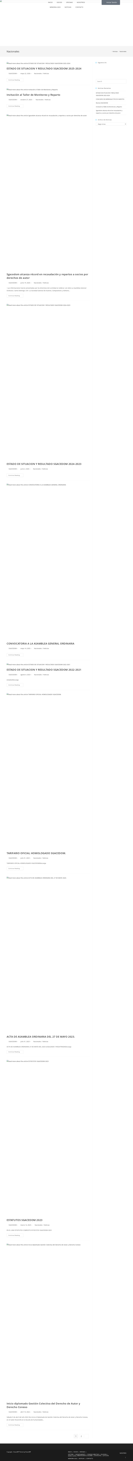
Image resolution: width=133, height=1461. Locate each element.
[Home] (110, 51)
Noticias (46, 73)
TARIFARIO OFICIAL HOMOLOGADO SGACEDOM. (36, 853)
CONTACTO (79, 7)
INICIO (50, 2)
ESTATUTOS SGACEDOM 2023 (24, 1220)
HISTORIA (71, 1454)
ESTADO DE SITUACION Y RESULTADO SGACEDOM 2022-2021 (44, 669)
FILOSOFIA (104, 1454)
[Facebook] (96, 69)
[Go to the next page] (87, 1436)
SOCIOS (59, 2)
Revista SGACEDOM (102, 103)
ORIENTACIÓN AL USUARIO (84, 1456)
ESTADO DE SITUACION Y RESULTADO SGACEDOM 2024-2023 (44, 464)
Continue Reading (15, 79)
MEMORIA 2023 (55, 7)
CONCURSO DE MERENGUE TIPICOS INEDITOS (110, 99)
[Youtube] (96, 74)
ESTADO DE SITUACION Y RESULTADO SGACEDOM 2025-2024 (44, 68)
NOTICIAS (68, 7)
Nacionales (38, 73)
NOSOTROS (81, 2)
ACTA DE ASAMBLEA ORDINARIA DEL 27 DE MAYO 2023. (41, 1036)
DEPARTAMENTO (80, 1454)
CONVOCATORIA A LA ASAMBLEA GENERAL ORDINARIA (40, 643)
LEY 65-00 (106, 1456)
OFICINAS (69, 2)
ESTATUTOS (97, 1456)
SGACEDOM (13, 73)
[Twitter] (96, 66)
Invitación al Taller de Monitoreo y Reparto (33, 94)
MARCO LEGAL (72, 1456)
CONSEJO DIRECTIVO (93, 1454)
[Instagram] (96, 71)
